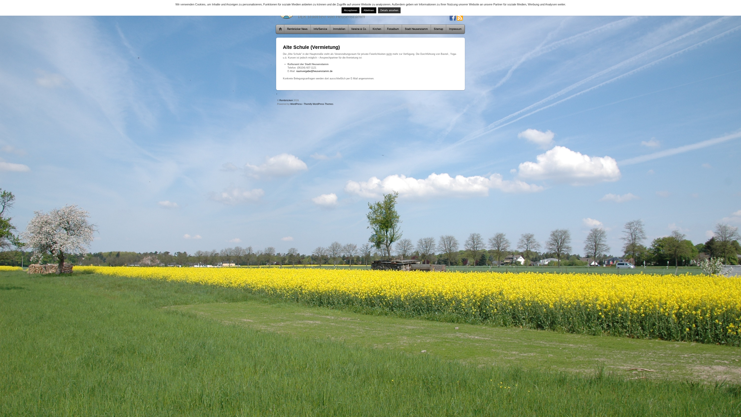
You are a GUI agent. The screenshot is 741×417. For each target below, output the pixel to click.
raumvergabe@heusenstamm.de (314, 71)
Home (280, 29)
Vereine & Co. (359, 29)
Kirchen (377, 29)
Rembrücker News (297, 29)
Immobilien (339, 29)
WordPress (296, 104)
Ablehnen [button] (369, 10)
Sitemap (438, 29)
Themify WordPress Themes (318, 104)
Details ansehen (389, 10)
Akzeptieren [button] (350, 10)
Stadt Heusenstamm (416, 29)
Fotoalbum (393, 29)
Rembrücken (286, 100)
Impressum (455, 29)
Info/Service (320, 29)
